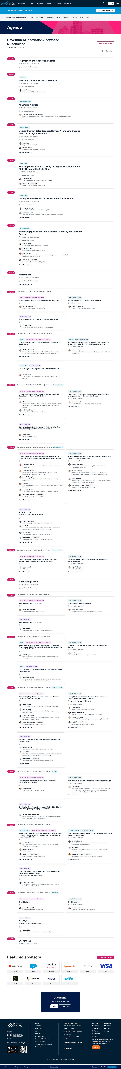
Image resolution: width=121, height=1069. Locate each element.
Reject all (103, 1067)
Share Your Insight (69, 1028)
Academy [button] (40, 4)
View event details (105, 43)
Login (117, 3)
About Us (38, 1026)
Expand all (109, 51)
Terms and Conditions (41, 1039)
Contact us (65, 1006)
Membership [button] (21, 4)
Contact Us (38, 1047)
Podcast (37, 1033)
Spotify (109, 1028)
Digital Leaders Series (70, 1045)
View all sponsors (106, 957)
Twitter (96, 1031)
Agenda (58, 17)
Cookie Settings (40, 1041)
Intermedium (68, 1048)
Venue (81, 17)
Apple (108, 1031)
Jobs (36, 1031)
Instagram (97, 1033)
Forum (88, 17)
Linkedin (96, 1026)
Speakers (66, 17)
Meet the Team (39, 1028)
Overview (50, 17)
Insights (49, 4)
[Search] (103, 3)
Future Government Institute (73, 1042)
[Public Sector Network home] (8, 3)
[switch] (103, 51)
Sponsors (74, 17)
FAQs (54, 1006)
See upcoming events (105, 10)
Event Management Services (72, 1026)
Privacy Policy (39, 1036)
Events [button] (31, 4)
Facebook (97, 1028)
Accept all (112, 1067)
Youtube (109, 1026)
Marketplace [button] (67, 4)
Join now (111, 3)
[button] (26, 3)
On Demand (57, 4)
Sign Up (96, 1047)
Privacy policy (54, 1067)
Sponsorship (67, 1034)
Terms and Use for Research (43, 1044)
